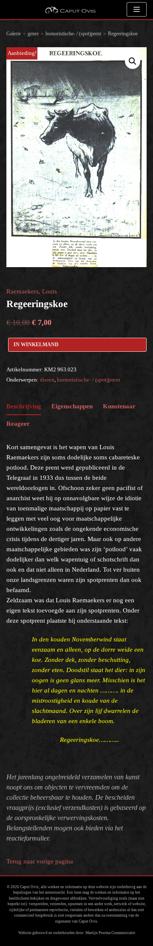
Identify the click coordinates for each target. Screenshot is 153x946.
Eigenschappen (72, 406)
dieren (47, 380)
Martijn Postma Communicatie (110, 933)
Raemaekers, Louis (31, 291)
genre (33, 34)
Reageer (18, 423)
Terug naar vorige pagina (39, 861)
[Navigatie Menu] (137, 9)
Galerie (13, 34)
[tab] (23, 406)
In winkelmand (36, 345)
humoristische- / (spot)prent (73, 34)
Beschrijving (23, 406)
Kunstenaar (119, 406)
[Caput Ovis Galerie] (70, 9)
